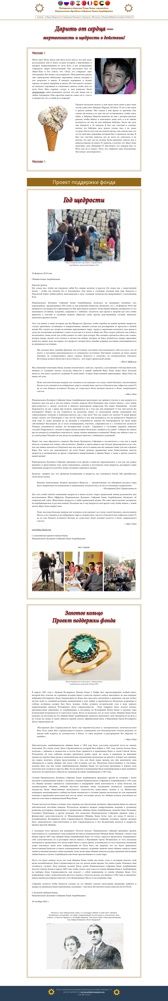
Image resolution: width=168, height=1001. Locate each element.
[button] (84, 182)
